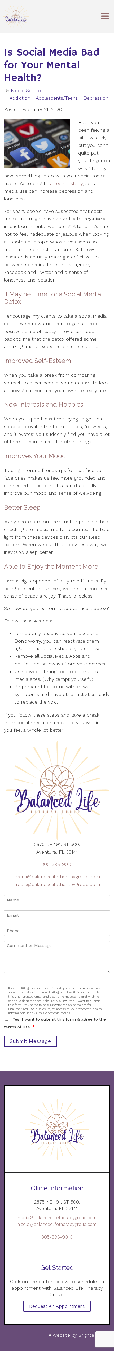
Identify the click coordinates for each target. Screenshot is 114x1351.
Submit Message (30, 1041)
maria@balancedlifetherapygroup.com (57, 876)
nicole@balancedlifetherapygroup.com (57, 884)
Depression (96, 98)
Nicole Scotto (26, 90)
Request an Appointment (57, 1306)
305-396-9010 (57, 864)
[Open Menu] (105, 16)
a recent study (66, 183)
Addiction (20, 98)
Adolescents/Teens (57, 98)
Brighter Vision (94, 1335)
